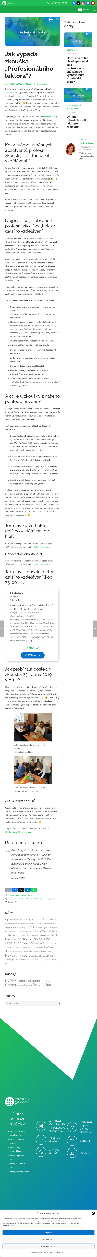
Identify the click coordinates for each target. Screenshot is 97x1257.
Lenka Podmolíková (86, 141)
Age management (13, 919)
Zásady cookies (36, 1252)
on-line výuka (33, 943)
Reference (54, 899)
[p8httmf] (73, 1141)
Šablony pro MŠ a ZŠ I (46, 960)
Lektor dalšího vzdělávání (23, 899)
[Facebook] (74, 3)
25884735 (86, 1152)
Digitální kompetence (49, 924)
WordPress (22, 960)
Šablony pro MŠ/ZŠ (33, 960)
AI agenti (30, 919)
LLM (7, 935)
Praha (41, 947)
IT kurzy (18, 931)
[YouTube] (93, 3)
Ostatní (10, 985)
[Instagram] (83, 3)
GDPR (14, 931)
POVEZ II (35, 948)
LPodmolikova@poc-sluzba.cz (18, 832)
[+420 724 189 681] (42, 1152)
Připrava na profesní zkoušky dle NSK (37, 952)
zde (6, 96)
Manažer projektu (20, 935)
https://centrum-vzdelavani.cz (86, 148)
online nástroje (49, 944)
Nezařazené (47, 981)
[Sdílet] (14, 890)
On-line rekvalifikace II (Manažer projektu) (76, 122)
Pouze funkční (48, 1239)
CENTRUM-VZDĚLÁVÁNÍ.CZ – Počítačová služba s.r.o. (59, 1126)
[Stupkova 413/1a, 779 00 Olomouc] (73, 1127)
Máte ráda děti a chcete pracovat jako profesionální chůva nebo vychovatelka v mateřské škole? (77, 69)
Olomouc (11, 939)
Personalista (15, 947)
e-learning (40, 927)
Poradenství (20, 985)
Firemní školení (14, 895)
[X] (78, 3)
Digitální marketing (15, 927)
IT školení (24, 931)
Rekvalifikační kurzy (36, 956)
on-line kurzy (28, 939)
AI (24, 919)
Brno (10, 899)
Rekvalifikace (26, 895)
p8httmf (85, 1140)
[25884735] (73, 1153)
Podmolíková (44, 899)
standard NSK (49, 116)
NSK (36, 899)
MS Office (46, 935)
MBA (33, 936)
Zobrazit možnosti (48, 1246)
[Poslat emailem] (8, 890)
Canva (51, 919)
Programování (19, 952)
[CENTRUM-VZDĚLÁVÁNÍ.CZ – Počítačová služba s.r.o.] (42, 1126)
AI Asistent (38, 920)
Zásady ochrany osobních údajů (53, 1252)
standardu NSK (12, 92)
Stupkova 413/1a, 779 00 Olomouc (86, 1127)
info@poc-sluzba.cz (41, 547)
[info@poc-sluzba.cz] (42, 1140)
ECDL (48, 927)
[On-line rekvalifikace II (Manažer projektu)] (78, 89)
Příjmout (48, 1232)
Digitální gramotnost (35, 923)
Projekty (28, 985)
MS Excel (39, 935)
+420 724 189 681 (54, 1152)
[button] (93, 1213)
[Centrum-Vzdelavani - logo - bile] (8, 3)
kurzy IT (29, 931)
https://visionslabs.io (19, 1171)
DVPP (30, 927)
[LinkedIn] (88, 3)
